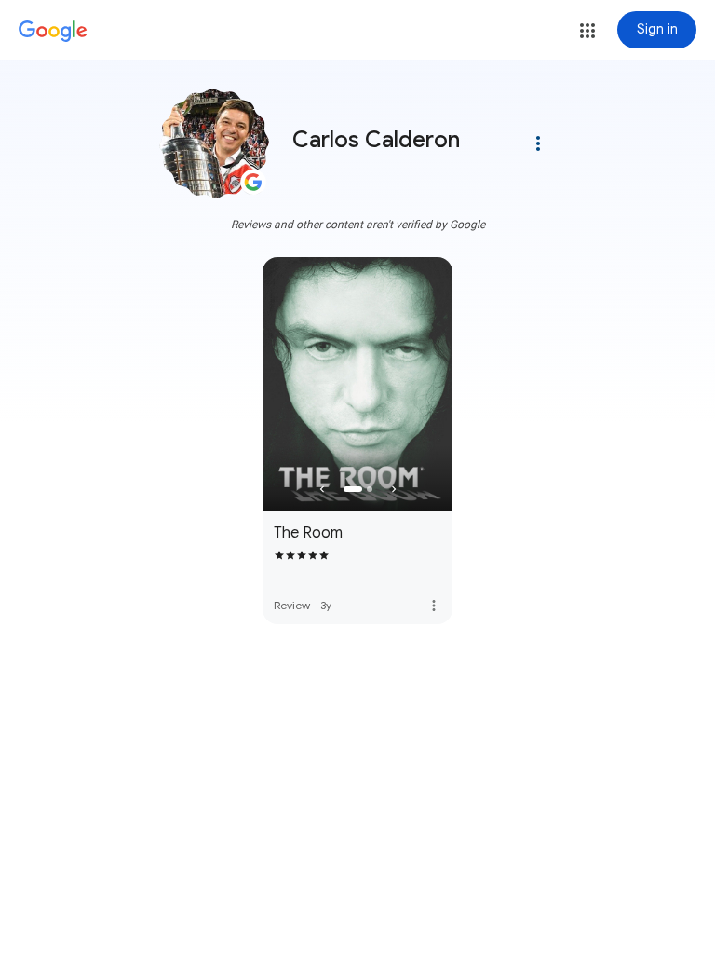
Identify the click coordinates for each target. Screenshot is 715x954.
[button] (587, 30)
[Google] (53, 31)
